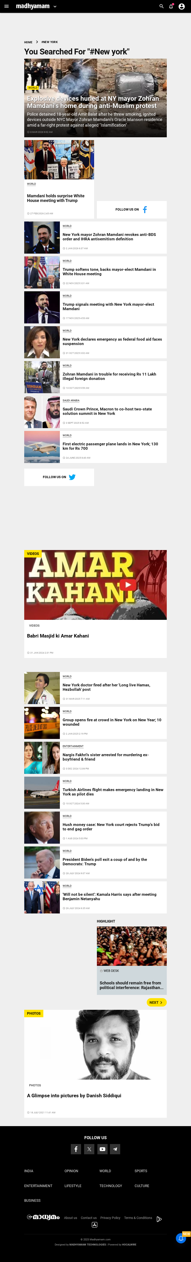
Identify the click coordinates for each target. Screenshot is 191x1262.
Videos (34, 625)
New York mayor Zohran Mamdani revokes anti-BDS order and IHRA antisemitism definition (109, 236)
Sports (141, 1171)
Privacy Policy (110, 1218)
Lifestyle (73, 1186)
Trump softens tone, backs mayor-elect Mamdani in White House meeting (109, 271)
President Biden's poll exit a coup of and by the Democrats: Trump (105, 861)
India (28, 1171)
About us (70, 1218)
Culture (142, 1186)
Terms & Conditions (138, 1218)
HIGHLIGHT (106, 921)
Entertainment (73, 746)
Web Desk (109, 971)
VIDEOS (33, 554)
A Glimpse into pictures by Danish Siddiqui (74, 1095)
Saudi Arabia (71, 400)
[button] (6, 6)
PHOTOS (34, 1013)
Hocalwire (129, 1244)
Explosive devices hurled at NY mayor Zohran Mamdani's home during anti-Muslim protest (93, 102)
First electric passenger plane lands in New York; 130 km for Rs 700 (110, 446)
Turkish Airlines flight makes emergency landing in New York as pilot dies (113, 791)
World (32, 87)
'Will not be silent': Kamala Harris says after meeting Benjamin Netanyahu (110, 896)
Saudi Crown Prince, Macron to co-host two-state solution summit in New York (107, 411)
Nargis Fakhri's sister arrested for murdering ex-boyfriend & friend (106, 756)
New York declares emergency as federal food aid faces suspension (112, 341)
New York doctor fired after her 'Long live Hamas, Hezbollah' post (106, 687)
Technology (110, 1186)
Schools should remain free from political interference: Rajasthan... (132, 985)
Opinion (71, 1171)
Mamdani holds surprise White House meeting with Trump (56, 198)
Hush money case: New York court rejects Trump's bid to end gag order (111, 826)
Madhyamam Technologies (87, 1244)
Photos (35, 1085)
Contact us (89, 1218)
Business (32, 1200)
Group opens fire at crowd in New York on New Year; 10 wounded (112, 722)
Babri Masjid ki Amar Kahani (58, 636)
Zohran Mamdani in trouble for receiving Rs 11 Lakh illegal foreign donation (109, 376)
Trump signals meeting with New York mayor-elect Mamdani (108, 306)
